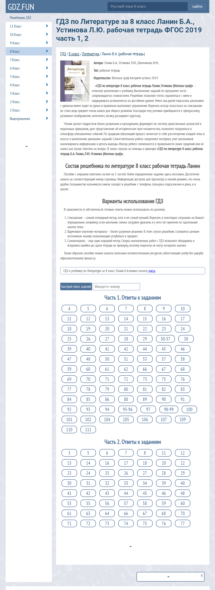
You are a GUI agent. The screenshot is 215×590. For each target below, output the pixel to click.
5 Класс (15, 76)
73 (145, 379)
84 (69, 399)
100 (189, 409)
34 (145, 483)
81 (145, 389)
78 (88, 389)
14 (126, 319)
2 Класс (15, 101)
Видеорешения (20, 118)
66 (145, 369)
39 (69, 349)
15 (145, 319)
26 (88, 339)
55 (88, 503)
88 (126, 399)
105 (126, 419)
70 (88, 379)
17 (183, 319)
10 (183, 308)
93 (88, 409)
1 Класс (15, 110)
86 (107, 399)
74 (126, 523)
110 (69, 429)
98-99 (169, 409)
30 (69, 483)
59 (69, 369)
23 (164, 329)
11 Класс (15, 26)
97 (148, 409)
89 (145, 399)
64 (107, 513)
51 (126, 359)
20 (107, 329)
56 (107, 503)
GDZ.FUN (21, 6)
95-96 (127, 409)
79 (107, 389)
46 (183, 349)
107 (164, 419)
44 (145, 349)
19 (88, 329)
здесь (151, 270)
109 (183, 419)
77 (69, 389)
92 (69, 409)
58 (183, 359)
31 (88, 483)
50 (107, 359)
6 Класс (15, 68)
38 (186, 339)
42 (126, 349)
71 (107, 379)
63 (88, 513)
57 (164, 359)
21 (126, 329)
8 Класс (15, 51)
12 (88, 319)
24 (183, 329)
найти (197, 6)
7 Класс (15, 59)
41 (107, 349)
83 (183, 389)
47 (69, 359)
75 (164, 379)
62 (126, 369)
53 (145, 359)
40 (88, 349)
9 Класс (15, 43)
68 (183, 369)
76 (183, 379)
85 (88, 399)
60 (88, 369)
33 (126, 483)
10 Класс (15, 34)
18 (69, 329)
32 (107, 483)
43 (107, 493)
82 (164, 389)
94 (107, 409)
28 (126, 339)
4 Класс (15, 85)
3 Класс (15, 93)
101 (69, 419)
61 (107, 369)
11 (69, 319)
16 (164, 319)
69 (69, 379)
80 (126, 389)
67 (164, 369)
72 (126, 379)
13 (107, 319)
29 (145, 339)
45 (164, 349)
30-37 (165, 339)
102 (88, 419)
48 (88, 359)
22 (145, 329)
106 (145, 419)
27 (107, 339)
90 (164, 399)
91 (183, 399)
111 (88, 429)
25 (69, 339)
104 (107, 419)
